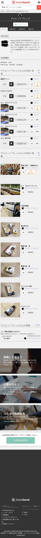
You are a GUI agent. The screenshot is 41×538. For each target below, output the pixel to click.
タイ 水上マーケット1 (9, 126)
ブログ (25, 514)
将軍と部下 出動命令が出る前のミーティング (30, 166)
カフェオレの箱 (26, 286)
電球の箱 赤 (25, 246)
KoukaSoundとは (8, 510)
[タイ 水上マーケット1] (5, 132)
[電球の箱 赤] (10, 249)
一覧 (36, 325)
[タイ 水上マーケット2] (5, 120)
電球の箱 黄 (25, 266)
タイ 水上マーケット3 (9, 102)
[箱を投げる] (10, 229)
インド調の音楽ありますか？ (11, 331)
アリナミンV (25, 306)
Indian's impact (6, 91)
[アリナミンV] (10, 310)
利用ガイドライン (8, 524)
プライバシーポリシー (10, 517)
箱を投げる (25, 226)
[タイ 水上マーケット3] (5, 108)
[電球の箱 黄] (10, 270)
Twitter (25, 512)
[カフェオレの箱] (10, 290)
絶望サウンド (5, 79)
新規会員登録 (21, 440)
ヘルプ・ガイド (8, 512)
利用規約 (6, 515)
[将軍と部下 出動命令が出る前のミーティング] (10, 169)
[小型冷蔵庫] (10, 209)
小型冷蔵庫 (25, 206)
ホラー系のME (6, 138)
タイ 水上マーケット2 (9, 114)
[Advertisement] (20, 473)
